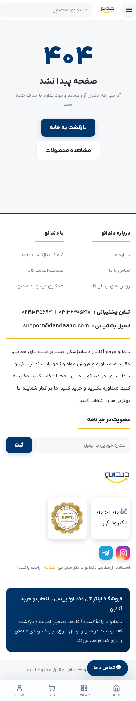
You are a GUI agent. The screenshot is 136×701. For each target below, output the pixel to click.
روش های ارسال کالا (110, 286)
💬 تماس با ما (107, 668)
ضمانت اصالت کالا (46, 270)
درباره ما (122, 255)
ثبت (19, 445)
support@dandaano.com (56, 325)
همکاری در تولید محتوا (40, 286)
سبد (52, 695)
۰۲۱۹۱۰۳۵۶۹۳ (37, 312)
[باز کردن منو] (129, 10)
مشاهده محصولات (68, 150)
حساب (19, 695)
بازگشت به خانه (68, 127)
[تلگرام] (106, 553)
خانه (116, 695)
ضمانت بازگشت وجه (43, 255)
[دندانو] (117, 477)
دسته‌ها (84, 695)
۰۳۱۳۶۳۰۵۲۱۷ (75, 312)
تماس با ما (119, 270)
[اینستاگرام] (123, 553)
